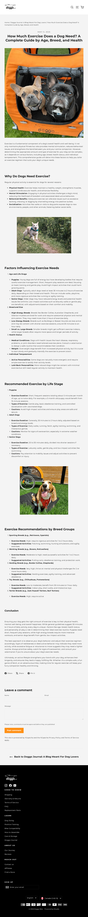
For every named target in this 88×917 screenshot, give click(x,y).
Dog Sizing (9, 820)
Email (47, 695)
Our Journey (10, 850)
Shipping (8, 795)
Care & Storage (11, 836)
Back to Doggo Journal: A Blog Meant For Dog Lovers (46, 756)
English (30, 898)
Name (7, 695)
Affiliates (8, 868)
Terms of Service (72, 738)
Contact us (9, 864)
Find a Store (10, 872)
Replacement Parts (13, 810)
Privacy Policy (55, 738)
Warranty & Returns (13, 799)
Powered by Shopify (52, 909)
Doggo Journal (11, 840)
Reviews (8, 854)
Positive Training (12, 824)
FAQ (6, 806)
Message (8, 706)
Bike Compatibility (12, 828)
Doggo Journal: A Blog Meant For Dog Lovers (28, 22)
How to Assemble (12, 832)
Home (7, 22)
